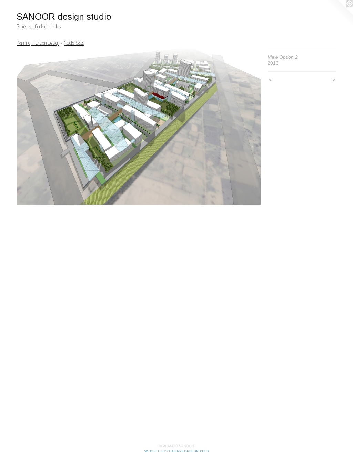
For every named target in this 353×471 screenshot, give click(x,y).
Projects (24, 26)
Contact (41, 26)
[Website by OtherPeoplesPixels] (339, 14)
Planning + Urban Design (38, 43)
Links (56, 26)
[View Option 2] (139, 127)
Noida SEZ (74, 43)
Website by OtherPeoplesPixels (176, 451)
